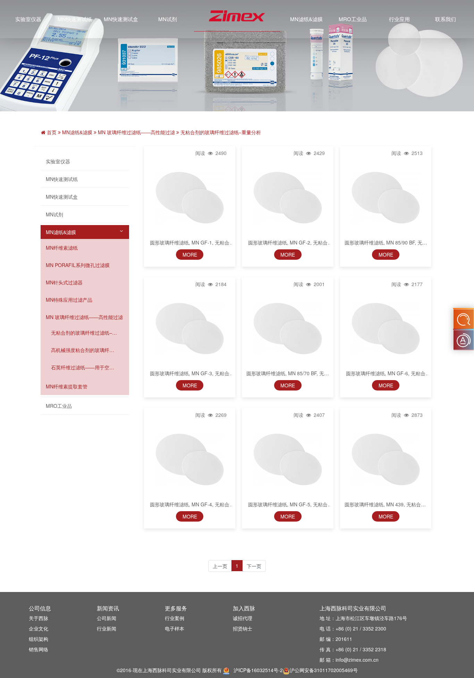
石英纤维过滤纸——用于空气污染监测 (82, 367)
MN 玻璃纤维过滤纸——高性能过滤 (84, 317)
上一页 (220, 566)
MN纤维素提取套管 (66, 386)
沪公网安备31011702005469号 (324, 670)
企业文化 (38, 628)
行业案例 (174, 618)
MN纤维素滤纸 (62, 247)
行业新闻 (106, 628)
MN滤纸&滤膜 (306, 19)
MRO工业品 (353, 19)
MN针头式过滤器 (64, 282)
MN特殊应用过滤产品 (69, 299)
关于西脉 (38, 618)
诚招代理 (242, 618)
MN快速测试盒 (121, 19)
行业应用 (399, 19)
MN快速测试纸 (75, 19)
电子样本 (174, 628)
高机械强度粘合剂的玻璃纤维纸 (82, 349)
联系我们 (445, 19)
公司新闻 (106, 618)
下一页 (254, 566)
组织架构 (38, 638)
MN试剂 (167, 19)
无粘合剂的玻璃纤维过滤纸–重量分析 (84, 332)
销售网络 (38, 649)
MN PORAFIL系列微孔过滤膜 (78, 264)
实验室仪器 (28, 19)
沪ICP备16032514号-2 (258, 670)
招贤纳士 (242, 628)
